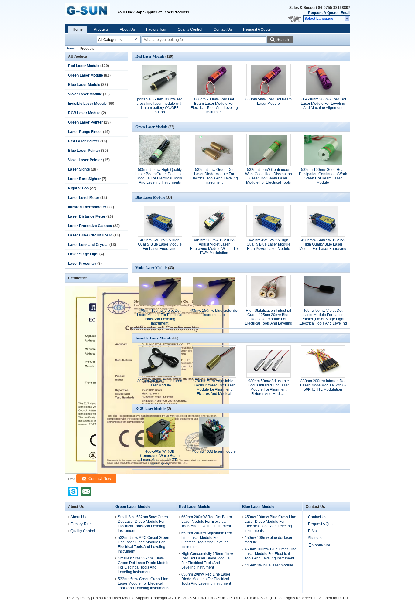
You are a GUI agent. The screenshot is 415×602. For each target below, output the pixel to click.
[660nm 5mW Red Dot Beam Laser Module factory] (268, 80)
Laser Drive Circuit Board (90, 235)
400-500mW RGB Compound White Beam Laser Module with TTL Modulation (160, 457)
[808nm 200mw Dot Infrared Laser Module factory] (160, 361)
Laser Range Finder (85, 132)
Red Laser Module (83, 66)
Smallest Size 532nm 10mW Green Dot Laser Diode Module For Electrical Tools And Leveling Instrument (144, 565)
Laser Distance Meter (86, 216)
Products (101, 29)
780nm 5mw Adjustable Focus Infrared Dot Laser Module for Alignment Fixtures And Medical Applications (214, 389)
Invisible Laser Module (87, 103)
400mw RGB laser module (214, 451)
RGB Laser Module (84, 113)
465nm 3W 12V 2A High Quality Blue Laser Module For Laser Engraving (160, 244)
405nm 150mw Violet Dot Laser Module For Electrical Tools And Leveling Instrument (159, 316)
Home (78, 29)
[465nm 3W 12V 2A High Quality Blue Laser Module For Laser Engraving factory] (160, 221)
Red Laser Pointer (83, 141)
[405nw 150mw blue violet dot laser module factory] (214, 291)
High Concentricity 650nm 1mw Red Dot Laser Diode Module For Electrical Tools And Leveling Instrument (207, 561)
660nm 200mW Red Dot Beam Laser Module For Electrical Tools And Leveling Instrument (214, 105)
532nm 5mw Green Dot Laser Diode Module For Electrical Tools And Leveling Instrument (214, 176)
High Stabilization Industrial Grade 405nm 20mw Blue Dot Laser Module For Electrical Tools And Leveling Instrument (268, 319)
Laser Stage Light (83, 254)
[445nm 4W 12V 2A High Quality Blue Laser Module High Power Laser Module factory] (268, 221)
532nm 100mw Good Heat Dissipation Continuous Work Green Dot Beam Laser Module (323, 176)
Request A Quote (323, 13)
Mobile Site (321, 545)
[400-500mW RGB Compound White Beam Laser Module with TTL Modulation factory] (160, 432)
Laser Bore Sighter (84, 179)
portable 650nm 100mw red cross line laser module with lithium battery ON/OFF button (160, 105)
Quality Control (190, 29)
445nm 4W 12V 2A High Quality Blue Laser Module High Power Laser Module (268, 244)
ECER (343, 598)
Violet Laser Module (85, 94)
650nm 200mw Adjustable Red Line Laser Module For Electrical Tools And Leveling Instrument (206, 540)
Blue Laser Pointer (84, 150)
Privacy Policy (78, 598)
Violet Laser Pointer (85, 160)
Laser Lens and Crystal (88, 245)
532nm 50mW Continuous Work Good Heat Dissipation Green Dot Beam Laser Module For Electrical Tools (268, 176)
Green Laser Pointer (85, 122)
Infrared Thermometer (87, 207)
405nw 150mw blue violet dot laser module (214, 312)
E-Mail (313, 531)
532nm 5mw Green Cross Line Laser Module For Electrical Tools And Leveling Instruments (143, 583)
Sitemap (315, 538)
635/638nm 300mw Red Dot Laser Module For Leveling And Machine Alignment (323, 103)
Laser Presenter (82, 263)
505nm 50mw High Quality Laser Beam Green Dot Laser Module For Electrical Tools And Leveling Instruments (159, 176)
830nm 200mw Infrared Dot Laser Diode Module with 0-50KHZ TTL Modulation (323, 385)
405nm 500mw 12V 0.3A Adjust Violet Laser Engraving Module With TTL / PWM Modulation (214, 246)
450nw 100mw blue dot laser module (268, 540)
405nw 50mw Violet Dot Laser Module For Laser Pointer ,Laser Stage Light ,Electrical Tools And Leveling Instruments (323, 319)
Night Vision (78, 188)
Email (345, 13)
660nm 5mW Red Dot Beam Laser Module (268, 101)
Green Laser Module (85, 75)
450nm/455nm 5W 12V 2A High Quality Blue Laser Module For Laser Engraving (322, 244)
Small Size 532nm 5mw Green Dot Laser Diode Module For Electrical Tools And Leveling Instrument (143, 524)
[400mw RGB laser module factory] (214, 432)
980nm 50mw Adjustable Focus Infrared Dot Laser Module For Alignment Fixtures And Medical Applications (268, 389)
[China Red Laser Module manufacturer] (91, 12)
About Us (127, 29)
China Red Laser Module (114, 598)
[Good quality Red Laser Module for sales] (162, 472)
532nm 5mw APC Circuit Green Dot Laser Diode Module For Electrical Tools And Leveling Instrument (143, 544)
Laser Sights (79, 169)
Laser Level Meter (83, 198)
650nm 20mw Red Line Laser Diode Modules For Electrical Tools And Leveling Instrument (206, 579)
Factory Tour (156, 29)
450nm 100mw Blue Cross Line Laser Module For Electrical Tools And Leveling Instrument (271, 553)
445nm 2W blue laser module (269, 565)
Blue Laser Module (84, 85)
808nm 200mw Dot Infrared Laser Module (159, 383)
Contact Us (223, 29)
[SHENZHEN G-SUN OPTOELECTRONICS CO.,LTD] (347, 19)
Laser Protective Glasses (90, 226)
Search (282, 39)
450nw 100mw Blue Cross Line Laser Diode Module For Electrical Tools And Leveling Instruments (270, 524)
